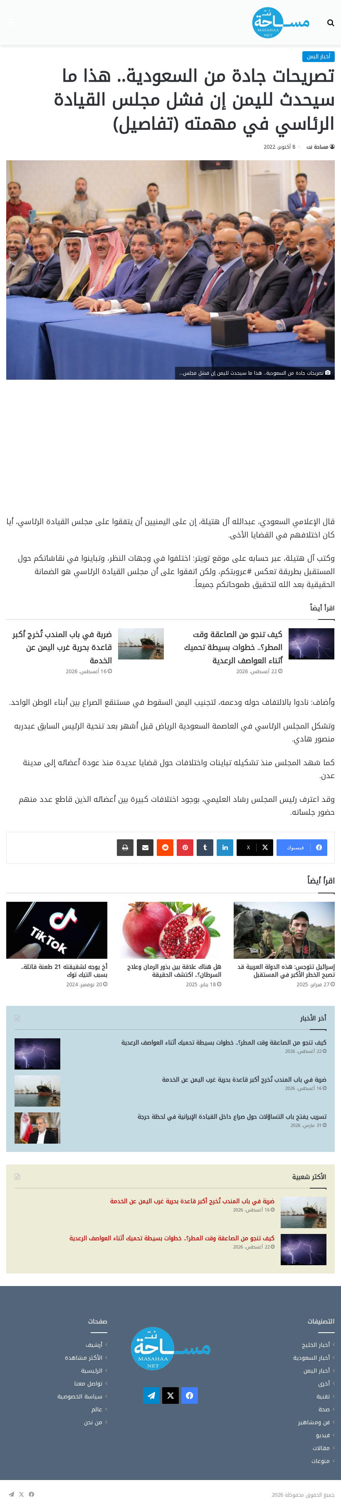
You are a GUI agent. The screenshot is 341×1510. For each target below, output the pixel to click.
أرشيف (94, 1345)
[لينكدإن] (225, 847)
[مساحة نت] (281, 22)
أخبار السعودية (311, 1357)
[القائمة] (10, 25)
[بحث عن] (330, 25)
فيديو (323, 1435)
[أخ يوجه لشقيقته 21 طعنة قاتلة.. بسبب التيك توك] (56, 930)
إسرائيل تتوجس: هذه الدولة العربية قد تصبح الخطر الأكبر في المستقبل (286, 970)
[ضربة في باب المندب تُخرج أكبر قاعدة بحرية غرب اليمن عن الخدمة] (141, 643)
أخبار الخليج (316, 1345)
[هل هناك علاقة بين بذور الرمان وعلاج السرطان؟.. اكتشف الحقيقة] (170, 930)
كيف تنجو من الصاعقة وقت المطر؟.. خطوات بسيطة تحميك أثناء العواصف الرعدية (233, 647)
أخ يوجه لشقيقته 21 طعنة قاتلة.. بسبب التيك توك (64, 970)
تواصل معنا (88, 1383)
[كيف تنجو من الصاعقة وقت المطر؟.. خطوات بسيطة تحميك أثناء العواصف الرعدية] (311, 643)
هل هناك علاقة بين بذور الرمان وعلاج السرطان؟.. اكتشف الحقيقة (174, 970)
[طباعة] (125, 847)
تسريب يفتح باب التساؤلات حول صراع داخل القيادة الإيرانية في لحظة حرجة (232, 1116)
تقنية (323, 1396)
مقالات (321, 1448)
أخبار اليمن (318, 56)
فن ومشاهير (314, 1422)
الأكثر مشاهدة (83, 1358)
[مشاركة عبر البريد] (145, 847)
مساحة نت (317, 147)
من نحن (93, 1422)
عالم (96, 1409)
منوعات (320, 1461)
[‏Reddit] (165, 847)
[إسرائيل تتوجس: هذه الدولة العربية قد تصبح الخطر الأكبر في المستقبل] (284, 930)
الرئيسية (91, 1371)
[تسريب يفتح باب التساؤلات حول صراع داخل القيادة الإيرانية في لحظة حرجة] (37, 1128)
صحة (324, 1409)
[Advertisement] (170, 454)
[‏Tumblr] (205, 847)
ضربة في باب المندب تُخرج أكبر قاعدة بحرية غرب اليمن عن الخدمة (62, 647)
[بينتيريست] (185, 847)
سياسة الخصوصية (79, 1396)
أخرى (324, 1383)
